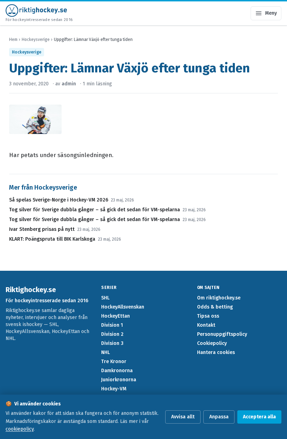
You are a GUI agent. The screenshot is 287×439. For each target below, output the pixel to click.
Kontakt (206, 325)
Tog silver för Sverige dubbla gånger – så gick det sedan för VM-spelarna (94, 210)
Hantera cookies (216, 352)
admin (69, 84)
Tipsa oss (208, 316)
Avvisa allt (183, 417)
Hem (13, 39)
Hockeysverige (36, 39)
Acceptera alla (259, 417)
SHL (105, 298)
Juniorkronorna (118, 380)
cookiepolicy (20, 429)
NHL (105, 352)
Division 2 (112, 334)
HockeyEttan (115, 316)
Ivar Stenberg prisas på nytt (42, 229)
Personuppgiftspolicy (222, 334)
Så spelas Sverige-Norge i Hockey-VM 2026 (58, 200)
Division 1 (112, 325)
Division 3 (112, 343)
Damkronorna (117, 371)
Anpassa (219, 417)
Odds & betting (215, 307)
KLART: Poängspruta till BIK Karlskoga (52, 239)
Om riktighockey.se (218, 298)
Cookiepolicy (212, 343)
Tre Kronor (113, 361)
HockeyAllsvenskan (122, 307)
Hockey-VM (113, 389)
